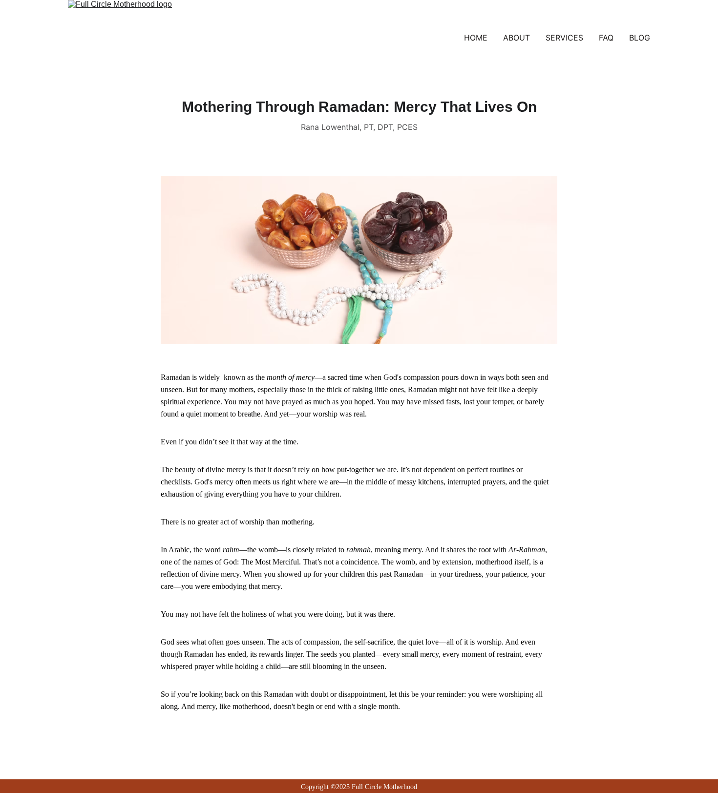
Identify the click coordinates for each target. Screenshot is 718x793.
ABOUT (516, 37)
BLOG (639, 37)
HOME (475, 37)
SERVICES (564, 37)
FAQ (606, 37)
